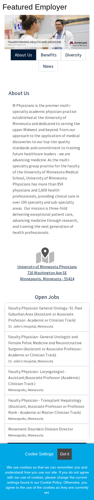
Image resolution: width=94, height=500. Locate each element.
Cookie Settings (39, 454)
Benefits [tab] (49, 55)
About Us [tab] (23, 55)
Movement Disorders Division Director (40, 432)
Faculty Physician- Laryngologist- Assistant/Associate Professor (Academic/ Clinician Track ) (44, 380)
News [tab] (48, 66)
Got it (64, 454)
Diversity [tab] (73, 55)
